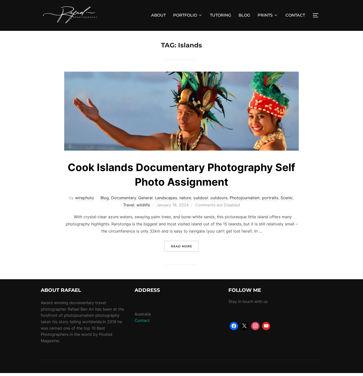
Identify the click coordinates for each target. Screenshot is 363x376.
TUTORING (220, 15)
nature (185, 197)
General (145, 197)
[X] (244, 326)
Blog (105, 197)
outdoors (218, 197)
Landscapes (166, 197)
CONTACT (295, 15)
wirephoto (84, 197)
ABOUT (158, 15)
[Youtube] (266, 326)
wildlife (143, 204)
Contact (142, 320)
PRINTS (265, 15)
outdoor (200, 197)
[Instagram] (255, 326)
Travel (128, 204)
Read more (185, 246)
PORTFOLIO (185, 15)
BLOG (244, 15)
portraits (270, 197)
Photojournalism (245, 197)
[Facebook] (233, 326)
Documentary (123, 197)
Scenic (287, 197)
